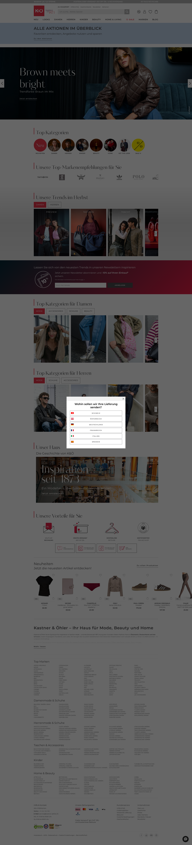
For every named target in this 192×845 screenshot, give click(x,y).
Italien (96, 436)
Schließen (123, 399)
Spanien (96, 442)
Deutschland (96, 425)
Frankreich (96, 430)
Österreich (96, 419)
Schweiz (96, 413)
